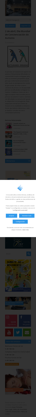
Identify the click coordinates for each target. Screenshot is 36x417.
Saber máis (25, 230)
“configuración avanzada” (20, 210)
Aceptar (11, 216)
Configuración (20, 221)
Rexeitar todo (26, 216)
